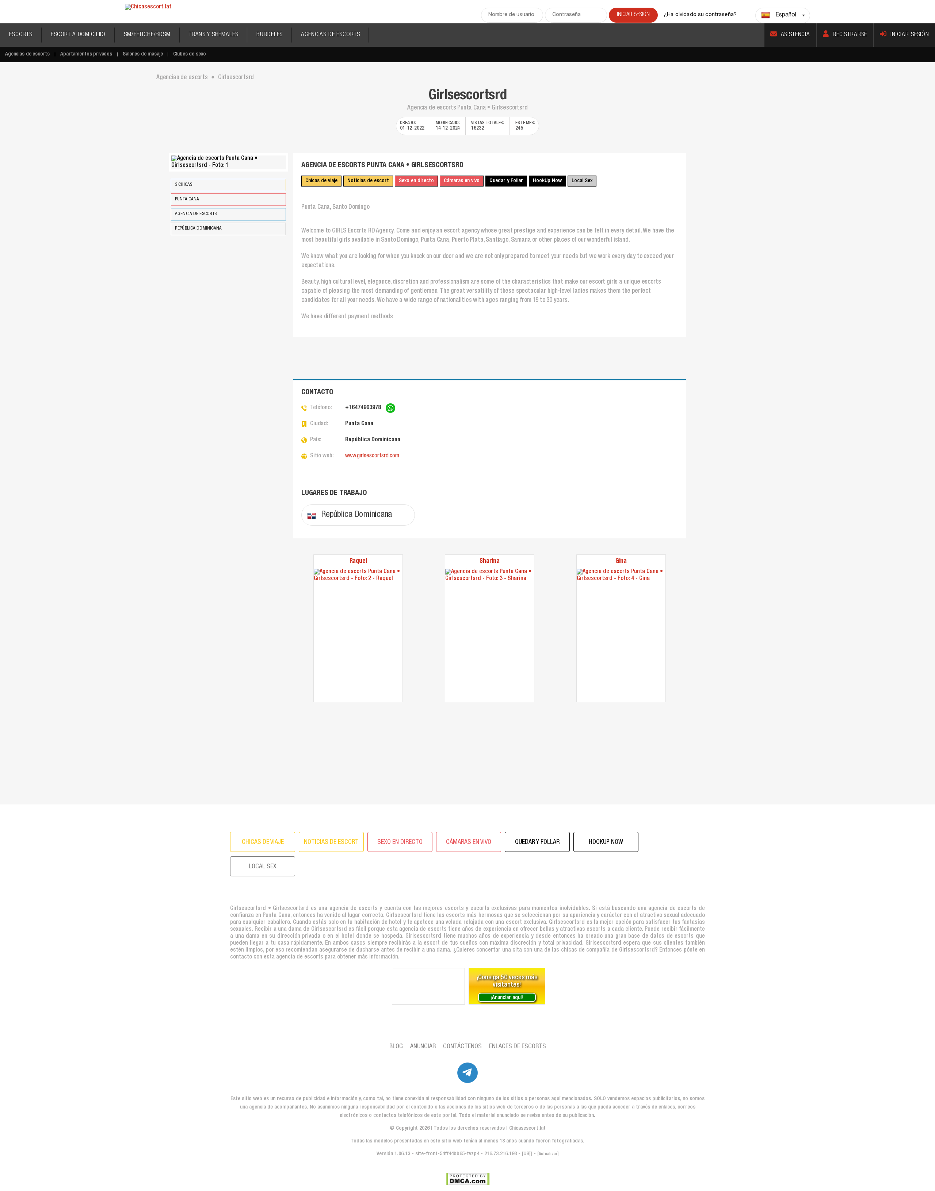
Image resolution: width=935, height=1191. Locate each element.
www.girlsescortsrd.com (372, 456)
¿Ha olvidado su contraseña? (700, 15)
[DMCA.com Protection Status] (468, 1179)
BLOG (396, 1047)
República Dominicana (198, 228)
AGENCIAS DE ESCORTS (330, 35)
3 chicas (183, 185)
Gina (621, 561)
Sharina (490, 561)
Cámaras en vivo (462, 181)
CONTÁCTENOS (462, 1047)
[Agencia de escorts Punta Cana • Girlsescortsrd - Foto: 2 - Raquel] (358, 635)
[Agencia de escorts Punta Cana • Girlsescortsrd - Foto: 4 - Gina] (621, 635)
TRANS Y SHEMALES (213, 35)
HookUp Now (547, 181)
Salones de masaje (143, 54)
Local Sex (582, 181)
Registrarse (850, 35)
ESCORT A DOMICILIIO (78, 35)
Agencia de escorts (196, 214)
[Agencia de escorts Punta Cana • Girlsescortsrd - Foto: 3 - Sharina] (489, 635)
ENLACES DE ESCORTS (517, 1047)
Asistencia (795, 35)
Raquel (358, 561)
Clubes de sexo (189, 54)
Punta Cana (187, 199)
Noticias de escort (368, 181)
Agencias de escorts (27, 54)
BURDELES (269, 35)
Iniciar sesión (909, 35)
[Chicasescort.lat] (148, 7)
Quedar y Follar (506, 181)
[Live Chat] (428, 986)
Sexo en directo (416, 181)
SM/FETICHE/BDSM (147, 35)
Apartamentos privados (86, 54)
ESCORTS (21, 35)
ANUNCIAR (423, 1047)
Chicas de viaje (321, 181)
